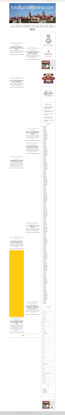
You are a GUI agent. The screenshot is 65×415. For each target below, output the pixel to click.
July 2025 (44, 140)
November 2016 (45, 266)
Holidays (17, 157)
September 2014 (45, 298)
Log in (44, 388)
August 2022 (45, 185)
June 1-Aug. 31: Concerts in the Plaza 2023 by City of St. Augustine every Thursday (32, 133)
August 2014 (45, 299)
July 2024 (44, 156)
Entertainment (26, 25)
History (42, 25)
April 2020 (44, 222)
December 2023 (45, 164)
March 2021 (44, 207)
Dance (43, 323)
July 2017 (44, 260)
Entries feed (44, 389)
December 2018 (45, 240)
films (43, 342)
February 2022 (45, 193)
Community (20, 42)
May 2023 (44, 173)
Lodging (43, 356)
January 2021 (45, 210)
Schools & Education (45, 373)
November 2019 (45, 228)
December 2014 (45, 294)
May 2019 (44, 235)
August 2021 (45, 201)
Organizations (17, 78)
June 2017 (44, 261)
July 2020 (44, 218)
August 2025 (45, 139)
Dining (43, 326)
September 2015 (45, 282)
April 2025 (44, 144)
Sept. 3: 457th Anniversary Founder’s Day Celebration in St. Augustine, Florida (16, 322)
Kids (20, 157)
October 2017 (45, 257)
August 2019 (45, 232)
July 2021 (44, 202)
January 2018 (45, 253)
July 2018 (44, 245)
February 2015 (45, 291)
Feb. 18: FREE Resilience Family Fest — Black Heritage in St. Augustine (32, 146)
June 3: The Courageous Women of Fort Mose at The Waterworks (16, 81)
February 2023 (45, 177)
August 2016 (45, 270)
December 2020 (45, 211)
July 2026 (44, 127)
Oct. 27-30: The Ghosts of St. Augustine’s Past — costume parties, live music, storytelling (33, 307)
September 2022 (45, 184)
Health (43, 347)
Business (43, 316)
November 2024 (45, 151)
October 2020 (45, 214)
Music (46, 25)
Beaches (43, 314)
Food (37, 25)
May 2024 (44, 159)
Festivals (19, 43)
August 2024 (45, 155)
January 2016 (45, 278)
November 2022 (45, 181)
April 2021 (44, 206)
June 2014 (44, 302)
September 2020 (45, 215)
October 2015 (45, 281)
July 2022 (44, 186)
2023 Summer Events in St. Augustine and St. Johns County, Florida (16, 161)
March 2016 (44, 277)
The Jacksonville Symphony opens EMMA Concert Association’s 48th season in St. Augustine (48, 107)
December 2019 (45, 227)
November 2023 (45, 165)
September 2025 (45, 138)
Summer (17, 44)
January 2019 (45, 239)
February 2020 (45, 224)
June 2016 (44, 273)
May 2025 (44, 143)
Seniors (43, 375)
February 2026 (45, 131)
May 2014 (44, 303)
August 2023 (45, 169)
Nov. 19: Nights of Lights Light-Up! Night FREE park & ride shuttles (16, 242)
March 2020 (44, 223)
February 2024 (45, 163)
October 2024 (45, 152)
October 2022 (45, 182)
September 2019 (45, 231)
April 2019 (44, 236)
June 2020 (44, 219)
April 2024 (44, 160)
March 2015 (44, 290)
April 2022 (44, 190)
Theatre (51, 25)
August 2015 (45, 283)
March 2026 (44, 130)
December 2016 (45, 265)
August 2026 (45, 126)
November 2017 (45, 256)
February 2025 (45, 147)
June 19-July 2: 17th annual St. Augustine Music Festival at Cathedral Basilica (16, 48)
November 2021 (45, 197)
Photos (43, 368)
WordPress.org (45, 392)
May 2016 (44, 274)
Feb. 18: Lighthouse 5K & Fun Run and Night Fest (32, 226)
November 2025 (45, 135)
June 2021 (44, 203)
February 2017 (45, 262)
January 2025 (45, 148)
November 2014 (45, 295)
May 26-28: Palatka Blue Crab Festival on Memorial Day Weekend (32, 52)
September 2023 (45, 168)
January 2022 (45, 194)
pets (43, 366)
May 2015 (44, 287)
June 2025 (44, 142)
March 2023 (44, 176)
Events (33, 25)
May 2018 (44, 248)
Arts (13, 25)
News (14, 44)
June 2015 (44, 286)
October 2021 (45, 198)
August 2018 (45, 244)
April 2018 (44, 249)
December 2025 (45, 134)
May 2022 (44, 189)
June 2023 (44, 172)
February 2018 (45, 252)
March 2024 (44, 161)
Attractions (19, 25)
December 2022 (45, 180)
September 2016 (45, 269)
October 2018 (45, 243)
